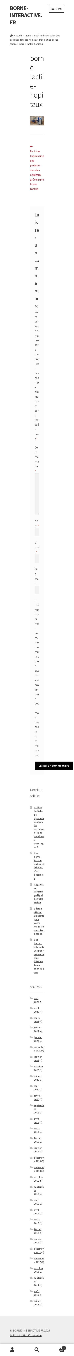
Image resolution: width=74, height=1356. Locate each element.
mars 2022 (37, 1019)
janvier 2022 (38, 1039)
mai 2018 (36, 1201)
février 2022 (37, 1029)
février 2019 (37, 1139)
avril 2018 (36, 1211)
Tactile (27, 35)
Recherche (37, 1350)
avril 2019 (36, 1120)
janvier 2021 (38, 1058)
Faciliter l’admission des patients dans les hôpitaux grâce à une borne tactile (35, 39)
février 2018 (37, 1231)
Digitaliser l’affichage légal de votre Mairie (39, 893)
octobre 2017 (38, 1270)
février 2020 (37, 1097)
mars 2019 (37, 1130)
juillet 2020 (37, 1077)
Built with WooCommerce (26, 1335)
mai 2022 (36, 1000)
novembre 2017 (39, 1260)
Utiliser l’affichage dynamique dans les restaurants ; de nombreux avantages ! (39, 827)
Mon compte (12, 1350)
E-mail (37, 547)
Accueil (18, 35)
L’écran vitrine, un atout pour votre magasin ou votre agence (39, 921)
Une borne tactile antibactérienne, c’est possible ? (39, 865)
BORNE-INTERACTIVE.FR (26, 15)
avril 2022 (36, 1009)
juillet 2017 (37, 1302)
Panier (57, 1346)
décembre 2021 (39, 1048)
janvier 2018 (38, 1240)
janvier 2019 (38, 1149)
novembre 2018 (39, 1169)
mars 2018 (37, 1221)
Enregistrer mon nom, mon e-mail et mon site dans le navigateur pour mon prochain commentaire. (37, 680)
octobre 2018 (38, 1178)
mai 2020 (36, 1087)
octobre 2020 (38, 1068)
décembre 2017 (39, 1250)
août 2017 (36, 1293)
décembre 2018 (39, 1159)
